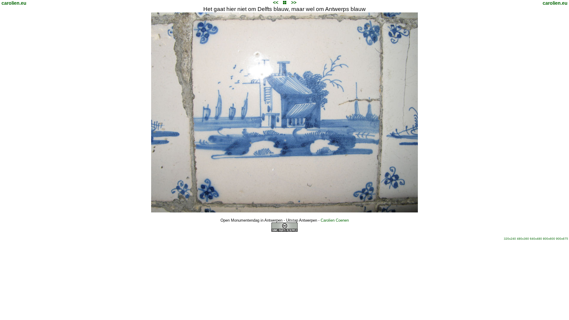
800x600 (549, 238)
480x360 (523, 238)
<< (275, 2)
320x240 (510, 238)
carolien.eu (13, 3)
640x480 (536, 238)
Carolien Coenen (335, 220)
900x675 (562, 238)
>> (293, 2)
